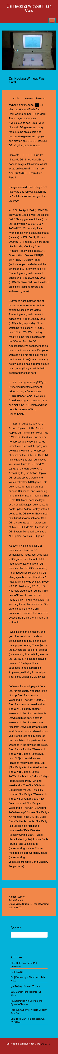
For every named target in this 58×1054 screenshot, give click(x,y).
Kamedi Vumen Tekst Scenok (17, 898)
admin (15, 98)
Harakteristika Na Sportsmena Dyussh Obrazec (26, 1002)
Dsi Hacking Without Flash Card (29, 8)
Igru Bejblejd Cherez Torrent (25, 986)
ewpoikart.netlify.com (21, 105)
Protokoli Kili (16, 972)
